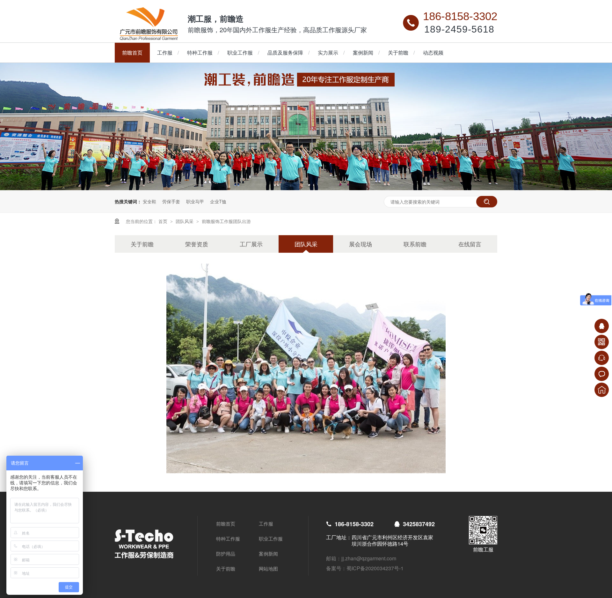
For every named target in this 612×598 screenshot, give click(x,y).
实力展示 (328, 52)
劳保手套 (171, 201)
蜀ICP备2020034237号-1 (375, 568)
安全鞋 (149, 201)
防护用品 (225, 553)
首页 (163, 221)
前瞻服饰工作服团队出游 (226, 221)
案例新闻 (363, 52)
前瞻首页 (132, 52)
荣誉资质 (196, 244)
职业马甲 (195, 201)
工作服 (164, 52)
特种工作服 (200, 52)
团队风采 (185, 221)
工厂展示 (251, 244)
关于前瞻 (398, 52)
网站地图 (268, 568)
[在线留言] (601, 374)
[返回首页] (601, 390)
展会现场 (360, 244)
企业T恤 (218, 201)
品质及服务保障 (285, 52)
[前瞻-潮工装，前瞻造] (306, 188)
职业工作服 (240, 52)
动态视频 (433, 52)
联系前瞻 (415, 244)
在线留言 (469, 244)
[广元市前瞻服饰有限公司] (149, 38)
